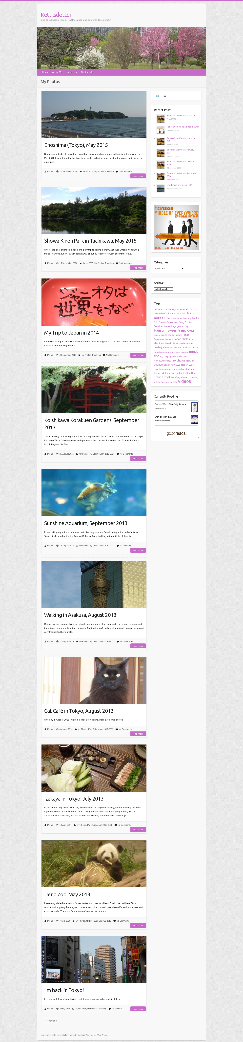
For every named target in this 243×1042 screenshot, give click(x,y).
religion (166, 365)
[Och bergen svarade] (194, 416)
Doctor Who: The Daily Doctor (170, 404)
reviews (176, 364)
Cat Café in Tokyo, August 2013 (78, 711)
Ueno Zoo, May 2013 (67, 894)
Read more (138, 176)
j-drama (178, 335)
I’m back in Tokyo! (64, 990)
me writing (167, 347)
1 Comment (117, 1009)
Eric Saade (160, 322)
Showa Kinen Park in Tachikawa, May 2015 (90, 241)
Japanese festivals (163, 339)
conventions (175, 318)
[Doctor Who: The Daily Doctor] (194, 404)
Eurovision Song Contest (179, 322)
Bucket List (71, 72)
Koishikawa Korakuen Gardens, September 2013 (91, 423)
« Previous (51, 1020)
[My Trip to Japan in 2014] (93, 301)
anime (157, 313)
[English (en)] (164, 95)
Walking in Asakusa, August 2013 (80, 615)
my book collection (177, 356)
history (182, 331)
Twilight (173, 382)
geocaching (182, 326)
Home (45, 72)
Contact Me (87, 72)
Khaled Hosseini (163, 421)
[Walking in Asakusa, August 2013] (93, 584)
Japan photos (182, 339)
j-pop (186, 334)
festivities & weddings (165, 326)
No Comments (125, 171)
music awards (181, 352)
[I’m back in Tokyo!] (93, 959)
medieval (183, 343)
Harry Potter (172, 330)
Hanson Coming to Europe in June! (183, 127)
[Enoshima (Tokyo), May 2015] (93, 114)
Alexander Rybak (170, 309)
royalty (157, 369)
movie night (167, 352)
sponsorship (178, 369)
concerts (161, 317)
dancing (187, 318)
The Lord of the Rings (185, 373)
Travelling (109, 171)
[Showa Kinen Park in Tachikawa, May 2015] (93, 210)
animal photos (188, 309)
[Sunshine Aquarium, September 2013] (93, 492)
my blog (164, 356)
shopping (166, 369)
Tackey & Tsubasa (164, 373)
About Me (57, 72)
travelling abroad (179, 377)
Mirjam (50, 171)
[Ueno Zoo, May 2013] (93, 863)
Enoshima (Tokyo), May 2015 (76, 145)
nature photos (176, 360)
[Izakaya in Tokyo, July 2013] (93, 767)
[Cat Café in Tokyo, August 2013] (93, 680)
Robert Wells (188, 364)
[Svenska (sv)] (157, 95)
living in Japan (171, 343)
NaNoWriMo (160, 361)
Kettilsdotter (56, 14)
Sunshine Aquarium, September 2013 (85, 523)
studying (189, 369)
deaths (195, 318)
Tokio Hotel (162, 377)
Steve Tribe (161, 408)
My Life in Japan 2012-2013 (102, 454)
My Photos (99, 171)
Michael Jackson (182, 347)
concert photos (185, 313)
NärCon (190, 360)
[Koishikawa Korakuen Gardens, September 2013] (93, 389)
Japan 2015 (88, 171)
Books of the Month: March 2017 (182, 115)
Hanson (159, 330)
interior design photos (164, 335)
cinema (171, 313)
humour (190, 331)
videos (184, 381)
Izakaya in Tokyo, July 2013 (73, 799)
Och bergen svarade (165, 416)
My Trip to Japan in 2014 (71, 333)
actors (157, 309)
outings (158, 364)
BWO (163, 313)
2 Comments (125, 546)
